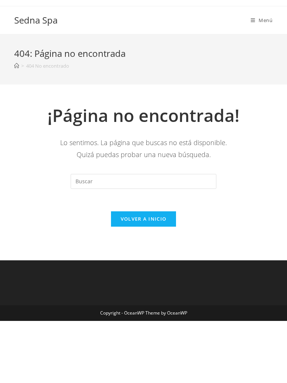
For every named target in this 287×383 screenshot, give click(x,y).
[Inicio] (16, 65)
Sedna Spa (36, 20)
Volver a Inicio (144, 218)
